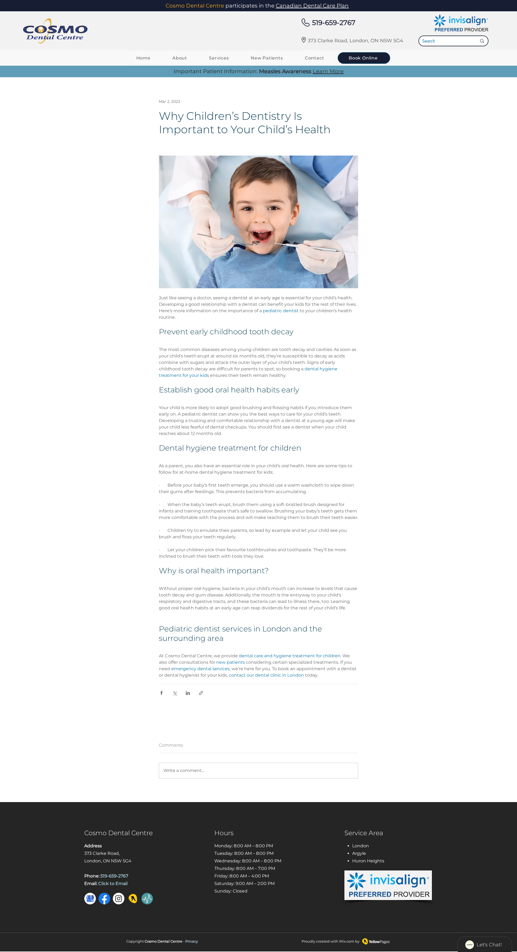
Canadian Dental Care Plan (312, 5)
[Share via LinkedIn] (187, 692)
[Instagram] (118, 898)
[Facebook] (104, 898)
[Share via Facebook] (161, 692)
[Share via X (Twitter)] (174, 692)
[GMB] (90, 898)
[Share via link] (201, 692)
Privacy (191, 941)
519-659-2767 (333, 23)
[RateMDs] (147, 898)
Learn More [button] (328, 71)
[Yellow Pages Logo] (133, 898)
